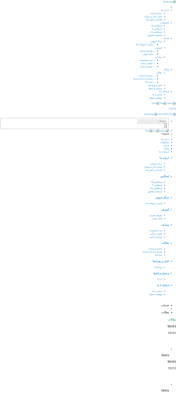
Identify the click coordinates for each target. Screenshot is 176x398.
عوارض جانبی (147, 66)
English (172, 108)
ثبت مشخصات (147, 60)
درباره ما (165, 10)
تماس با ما (157, 94)
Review (150, 82)
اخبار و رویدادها (155, 85)
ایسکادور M (156, 25)
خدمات (166, 38)
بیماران (158, 57)
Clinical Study (147, 75)
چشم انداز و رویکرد (153, 16)
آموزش (158, 47)
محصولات (164, 22)
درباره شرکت (156, 13)
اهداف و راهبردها (154, 19)
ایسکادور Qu (156, 32)
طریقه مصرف (147, 51)
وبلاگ (166, 69)
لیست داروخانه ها (145, 44)
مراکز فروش (156, 41)
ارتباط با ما (164, 91)
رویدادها (158, 267)
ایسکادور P (157, 29)
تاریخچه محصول (154, 35)
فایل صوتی (148, 54)
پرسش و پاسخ (155, 88)
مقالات (159, 72)
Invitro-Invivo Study (144, 79)
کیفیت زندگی (147, 63)
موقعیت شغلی (155, 97)
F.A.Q (159, 279)
